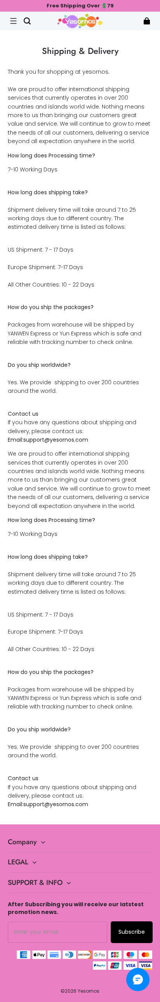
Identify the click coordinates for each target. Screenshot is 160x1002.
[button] (13, 21)
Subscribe (131, 932)
